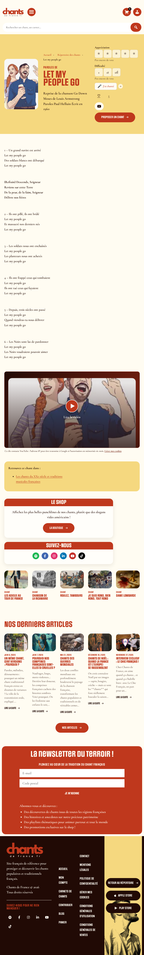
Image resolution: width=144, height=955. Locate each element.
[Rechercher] (135, 27)
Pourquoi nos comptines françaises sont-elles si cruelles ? (43, 663)
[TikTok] (81, 555)
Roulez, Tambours (71, 596)
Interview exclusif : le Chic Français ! (127, 660)
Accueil (47, 54)
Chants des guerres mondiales (67, 661)
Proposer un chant (112, 117)
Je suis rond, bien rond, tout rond (99, 597)
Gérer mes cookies (113, 451)
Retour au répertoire (121, 883)
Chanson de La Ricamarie (40, 597)
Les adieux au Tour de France (13, 597)
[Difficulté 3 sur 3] (116, 72)
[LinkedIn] (63, 555)
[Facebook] (45, 555)
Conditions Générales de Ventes (87, 930)
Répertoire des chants (69, 54)
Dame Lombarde (126, 596)
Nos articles (69, 728)
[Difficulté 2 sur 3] (108, 72)
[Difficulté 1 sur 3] (99, 72)
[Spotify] (35, 555)
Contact (84, 856)
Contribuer (65, 905)
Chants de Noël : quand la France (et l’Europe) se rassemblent (98, 663)
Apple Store (125, 895)
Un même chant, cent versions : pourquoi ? (14, 661)
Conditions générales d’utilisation (87, 911)
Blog (61, 914)
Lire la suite (10, 708)
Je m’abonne (72, 793)
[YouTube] (99, 106)
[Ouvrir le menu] (31, 12)
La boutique (56, 528)
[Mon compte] (137, 12)
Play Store (125, 908)
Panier (63, 922)
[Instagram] (54, 555)
